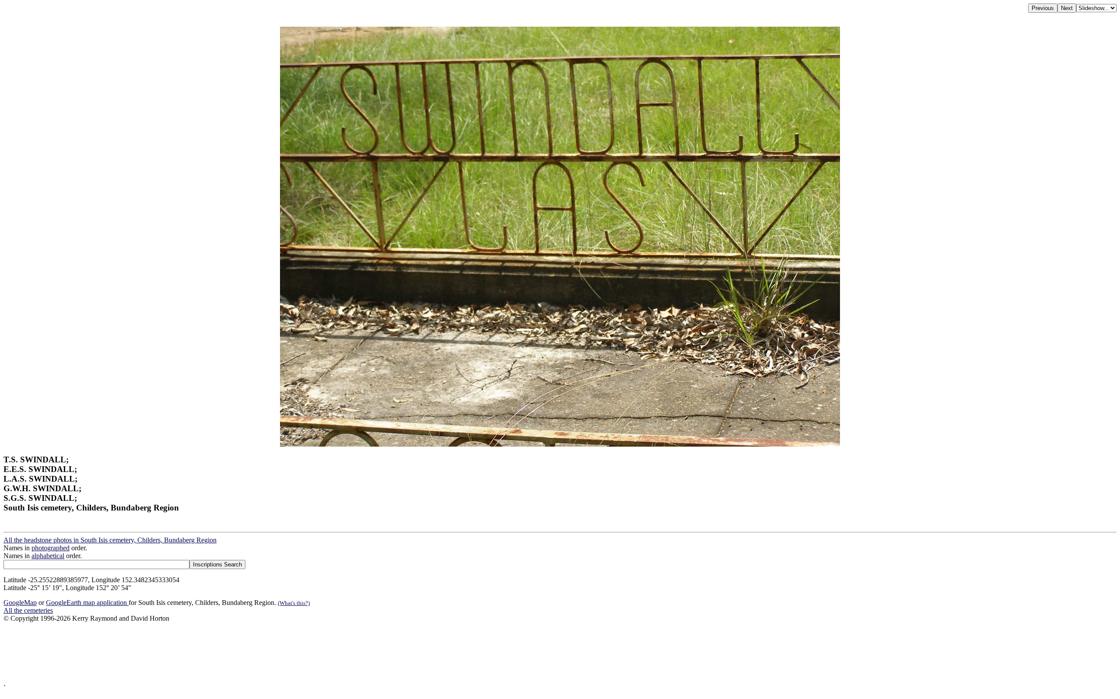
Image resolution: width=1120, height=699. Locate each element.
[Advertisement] (266, 653)
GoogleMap (20, 602)
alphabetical (48, 555)
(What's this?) (294, 603)
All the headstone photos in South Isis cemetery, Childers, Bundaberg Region (110, 540)
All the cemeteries (28, 610)
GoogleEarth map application (87, 602)
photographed (51, 548)
